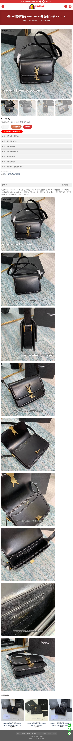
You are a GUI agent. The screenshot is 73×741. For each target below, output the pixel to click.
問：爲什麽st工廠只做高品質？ (14, 167)
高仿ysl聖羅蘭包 (16, 174)
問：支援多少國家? (10, 156)
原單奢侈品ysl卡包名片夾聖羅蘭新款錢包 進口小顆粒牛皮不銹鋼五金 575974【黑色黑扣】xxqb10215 (60, 724)
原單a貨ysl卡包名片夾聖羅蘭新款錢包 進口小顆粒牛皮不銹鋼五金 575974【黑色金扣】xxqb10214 (12, 724)
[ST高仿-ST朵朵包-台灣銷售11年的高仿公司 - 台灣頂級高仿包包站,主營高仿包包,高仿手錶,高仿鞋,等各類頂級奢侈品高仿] (36, 6)
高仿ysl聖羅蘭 (45, 21)
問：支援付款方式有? (10, 141)
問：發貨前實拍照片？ (11, 151)
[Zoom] (3, 96)
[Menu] (3, 6)
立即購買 (28, 127)
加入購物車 (16, 127)
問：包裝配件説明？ (10, 162)
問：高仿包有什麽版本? (11, 136)
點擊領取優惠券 (12, 131)
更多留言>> (65, 185)
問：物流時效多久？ (10, 146)
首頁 (24, 21)
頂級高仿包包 (33, 21)
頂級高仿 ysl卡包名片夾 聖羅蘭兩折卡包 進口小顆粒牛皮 (36, 724)
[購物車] (70, 6)
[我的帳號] (65, 6)
